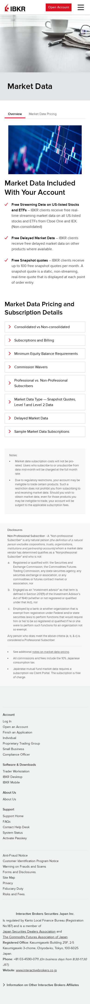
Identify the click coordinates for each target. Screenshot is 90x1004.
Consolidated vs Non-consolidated (42, 327)
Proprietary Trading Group (21, 743)
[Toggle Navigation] (79, 7)
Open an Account (15, 727)
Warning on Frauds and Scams (24, 867)
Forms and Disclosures (19, 872)
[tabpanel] (45, 318)
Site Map (9, 878)
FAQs (7, 822)
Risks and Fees (14, 894)
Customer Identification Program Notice (31, 861)
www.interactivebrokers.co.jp (36, 970)
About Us (9, 799)
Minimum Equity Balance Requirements (46, 353)
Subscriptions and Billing (34, 340)
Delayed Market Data (31, 418)
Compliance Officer (16, 755)
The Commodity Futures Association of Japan (35, 937)
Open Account (58, 7)
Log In (7, 721)
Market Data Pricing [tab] (43, 114)
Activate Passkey (15, 838)
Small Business (13, 749)
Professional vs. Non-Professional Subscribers (41, 383)
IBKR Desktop (12, 777)
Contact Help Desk (16, 827)
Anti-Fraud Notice (15, 855)
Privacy (8, 883)
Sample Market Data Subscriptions (41, 431)
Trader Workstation (16, 771)
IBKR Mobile (11, 782)
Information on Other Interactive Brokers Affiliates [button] (43, 985)
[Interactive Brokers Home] (15, 7)
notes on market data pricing (50, 652)
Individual (9, 738)
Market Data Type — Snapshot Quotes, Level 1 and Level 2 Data (45, 402)
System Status (13, 833)
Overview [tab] (15, 114)
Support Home (13, 816)
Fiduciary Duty (13, 889)
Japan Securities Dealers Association (29, 931)
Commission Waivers (31, 367)
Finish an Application (17, 732)
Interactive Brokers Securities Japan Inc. (45, 914)
